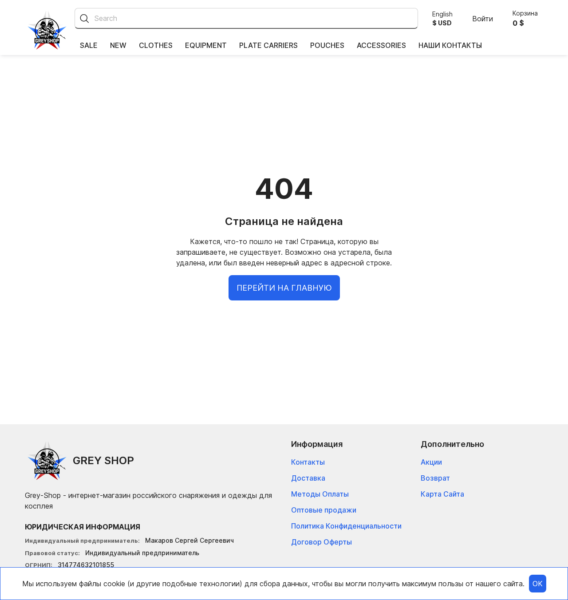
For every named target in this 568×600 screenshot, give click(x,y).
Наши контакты (450, 45)
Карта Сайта (442, 493)
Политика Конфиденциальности (346, 525)
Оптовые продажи (323, 509)
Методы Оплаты (320, 493)
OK (537, 583)
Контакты (308, 462)
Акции (431, 462)
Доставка (308, 478)
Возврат (435, 478)
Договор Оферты (321, 541)
